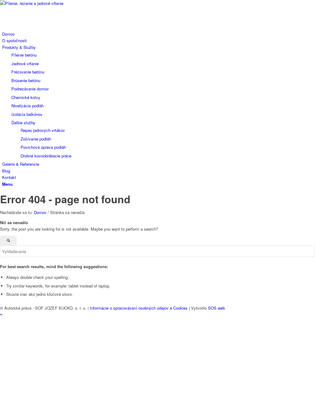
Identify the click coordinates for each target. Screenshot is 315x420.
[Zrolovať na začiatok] (1, 314)
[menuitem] (158, 34)
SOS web (216, 308)
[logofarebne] (46, 3)
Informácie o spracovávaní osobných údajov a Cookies (139, 308)
